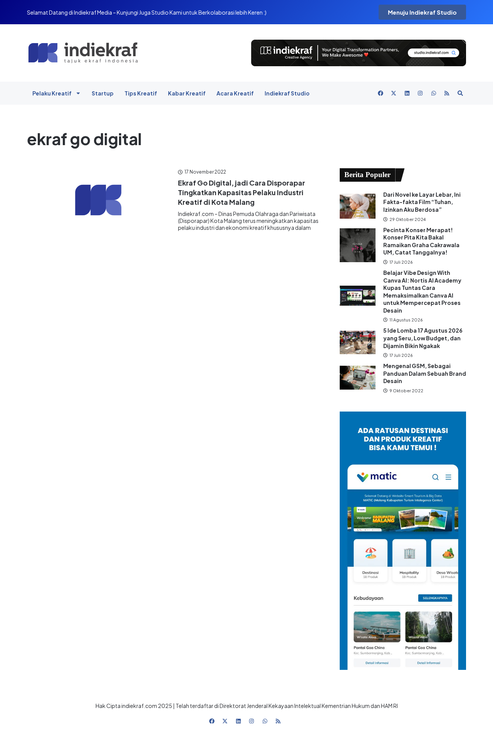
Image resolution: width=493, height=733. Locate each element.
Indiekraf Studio (287, 93)
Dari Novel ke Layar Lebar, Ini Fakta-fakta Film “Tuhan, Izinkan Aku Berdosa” (422, 202)
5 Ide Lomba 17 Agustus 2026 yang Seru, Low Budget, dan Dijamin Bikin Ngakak (423, 338)
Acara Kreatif (235, 93)
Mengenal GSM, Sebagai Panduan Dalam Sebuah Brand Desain (424, 373)
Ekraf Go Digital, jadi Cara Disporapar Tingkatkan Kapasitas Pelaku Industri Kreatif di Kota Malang (241, 192)
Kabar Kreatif (187, 93)
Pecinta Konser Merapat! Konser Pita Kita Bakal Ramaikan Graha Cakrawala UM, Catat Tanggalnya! (421, 241)
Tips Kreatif (140, 93)
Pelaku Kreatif (52, 93)
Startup (103, 93)
